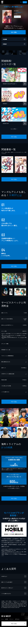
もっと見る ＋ (14, 129)
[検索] (21, 2)
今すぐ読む (14, 32)
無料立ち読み (17, 16)
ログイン (24, 2)
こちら (22, 337)
